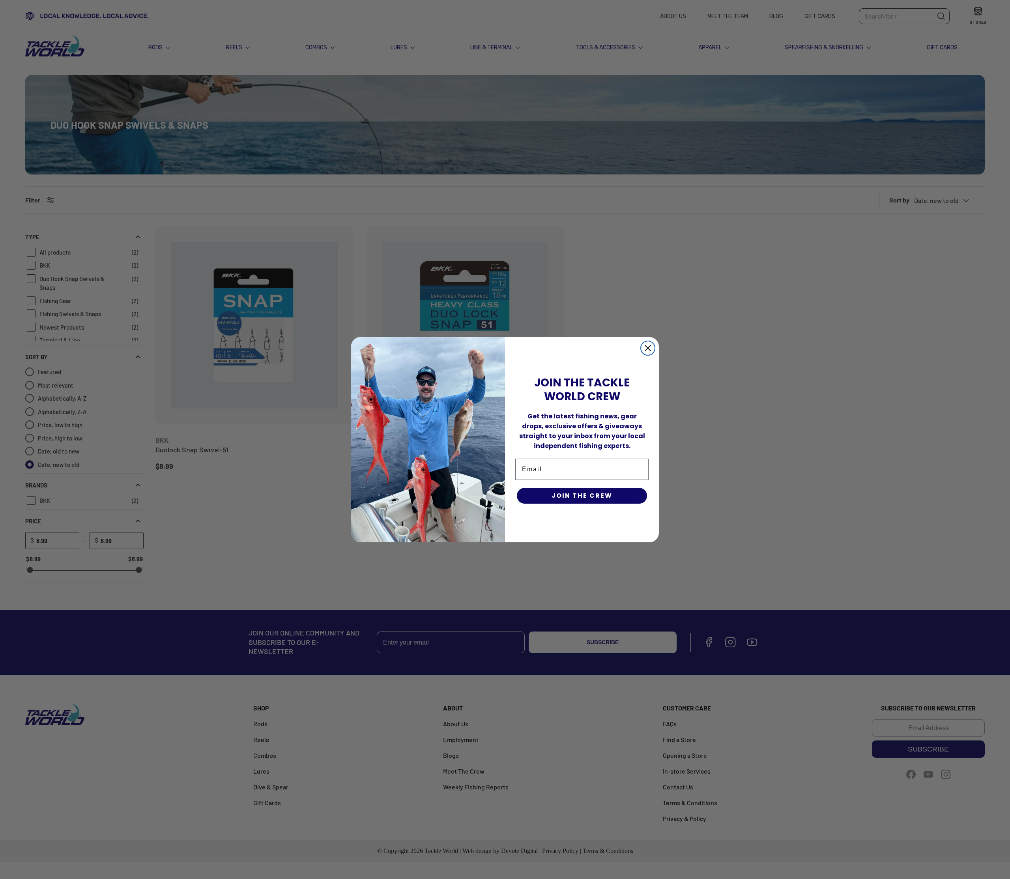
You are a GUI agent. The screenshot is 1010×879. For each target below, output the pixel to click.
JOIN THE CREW (582, 495)
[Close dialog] (648, 348)
